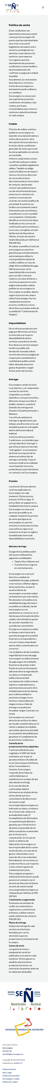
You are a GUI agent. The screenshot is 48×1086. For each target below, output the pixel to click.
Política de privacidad (10, 1076)
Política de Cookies (10, 1082)
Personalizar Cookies (11, 1079)
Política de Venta (9, 1069)
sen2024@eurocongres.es (12, 1054)
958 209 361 (7, 1051)
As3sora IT (18, 1063)
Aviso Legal (6, 1073)
